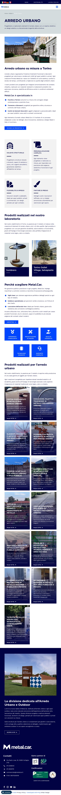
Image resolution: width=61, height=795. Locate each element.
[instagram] (8, 787)
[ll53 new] (35, 759)
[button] (6, 258)
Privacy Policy (21, 792)
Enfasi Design (45, 792)
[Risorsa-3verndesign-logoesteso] (44, 759)
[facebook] (4, 787)
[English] (5, 2)
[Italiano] (2, 2)
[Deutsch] (7, 2)
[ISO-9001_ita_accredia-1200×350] (45, 772)
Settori (11, 13)
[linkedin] (14, 787)
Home (6, 13)
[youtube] (11, 787)
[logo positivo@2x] (5, 7)
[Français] (10, 2)
